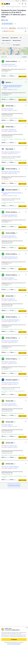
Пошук (19, 3)
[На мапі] (25, 49)
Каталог (3, 6)
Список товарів (22, 3)
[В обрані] (26, 61)
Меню (2, 4)
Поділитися (15, 23)
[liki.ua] (7, 3)
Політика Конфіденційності (14, 643)
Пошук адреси (2, 31)
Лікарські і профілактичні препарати (13, 6)
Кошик (25, 3)
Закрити (27, 627)
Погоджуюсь (14, 639)
